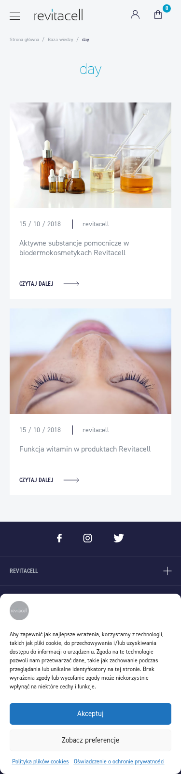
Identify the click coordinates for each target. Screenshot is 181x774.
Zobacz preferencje (90, 740)
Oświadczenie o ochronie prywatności (119, 761)
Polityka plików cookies (40, 761)
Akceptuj (90, 713)
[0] (158, 14)
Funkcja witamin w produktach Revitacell (85, 449)
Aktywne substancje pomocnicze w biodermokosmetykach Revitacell (74, 248)
